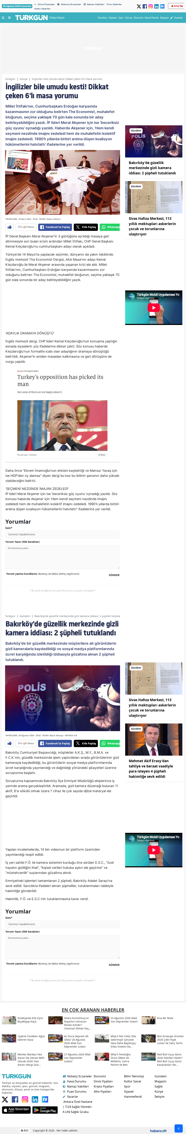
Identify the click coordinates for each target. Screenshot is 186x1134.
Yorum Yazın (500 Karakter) (22, 541)
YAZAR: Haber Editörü (49, 219)
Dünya (23, 79)
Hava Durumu (76, 1081)
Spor (127, 1086)
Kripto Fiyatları (104, 1086)
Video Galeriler (42, 9)
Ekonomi (100, 1076)
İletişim (160, 1097)
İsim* (8, 528)
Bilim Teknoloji (134, 1076)
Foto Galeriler (114, 4)
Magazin (160, 1081)
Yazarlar (72, 1097)
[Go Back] (179, 1128)
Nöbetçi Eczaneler (71, 4)
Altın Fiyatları (102, 1091)
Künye (159, 1091)
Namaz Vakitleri (95, 4)
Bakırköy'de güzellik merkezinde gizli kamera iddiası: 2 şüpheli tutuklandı (152, 167)
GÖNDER (114, 575)
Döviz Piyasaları (46, 4)
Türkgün (10, 79)
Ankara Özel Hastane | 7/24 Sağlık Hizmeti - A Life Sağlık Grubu (78, 1107)
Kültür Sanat (132, 1081)
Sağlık (159, 1086)
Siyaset (129, 1091)
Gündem (25, 616)
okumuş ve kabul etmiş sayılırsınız (42, 573)
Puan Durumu (76, 1091)
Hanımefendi (133, 1097)
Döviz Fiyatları (103, 1081)
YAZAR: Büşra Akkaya (52, 735)
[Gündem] (153, 141)
